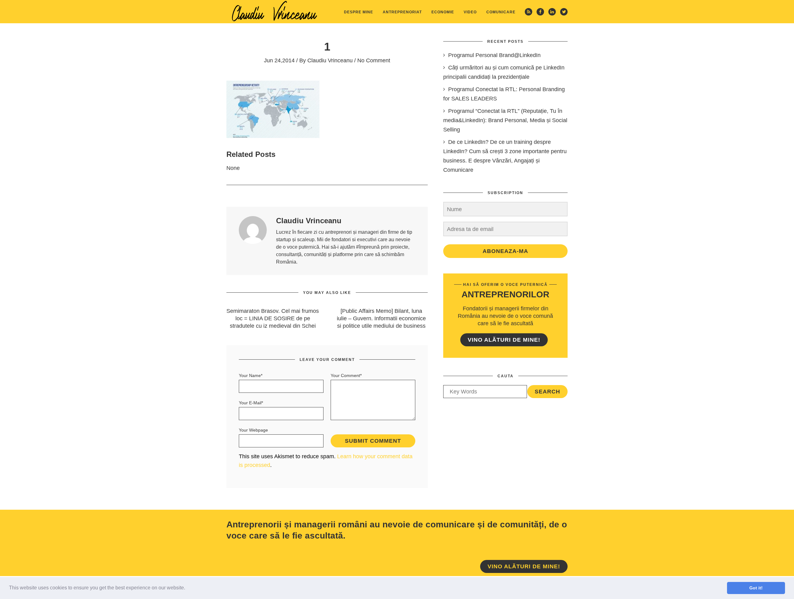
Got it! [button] (756, 587)
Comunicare (500, 12)
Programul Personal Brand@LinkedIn (494, 55)
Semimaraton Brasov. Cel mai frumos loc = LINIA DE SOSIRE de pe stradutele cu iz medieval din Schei (272, 318)
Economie (442, 12)
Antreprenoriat (402, 12)
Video (470, 12)
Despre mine (358, 12)
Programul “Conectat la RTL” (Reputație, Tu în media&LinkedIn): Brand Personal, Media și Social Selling (505, 120)
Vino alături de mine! (504, 340)
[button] (187, 588)
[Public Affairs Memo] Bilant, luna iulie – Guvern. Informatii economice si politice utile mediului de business (381, 318)
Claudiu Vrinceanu (330, 60)
